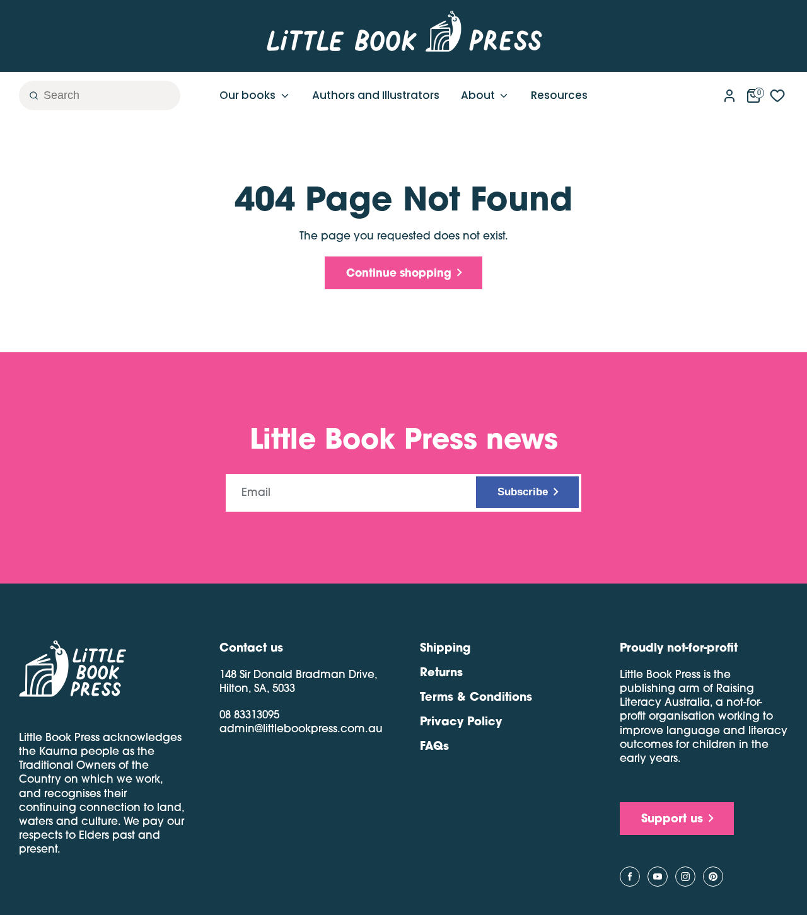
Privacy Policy (461, 720)
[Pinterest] (713, 876)
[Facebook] (630, 876)
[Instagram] (685, 876)
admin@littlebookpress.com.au (301, 728)
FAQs (434, 745)
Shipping (445, 647)
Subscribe (522, 492)
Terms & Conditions (476, 696)
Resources (559, 95)
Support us (672, 818)
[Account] (729, 93)
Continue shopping (398, 272)
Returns (441, 671)
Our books (248, 95)
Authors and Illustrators (375, 95)
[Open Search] (28, 95)
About (479, 95)
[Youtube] (657, 876)
